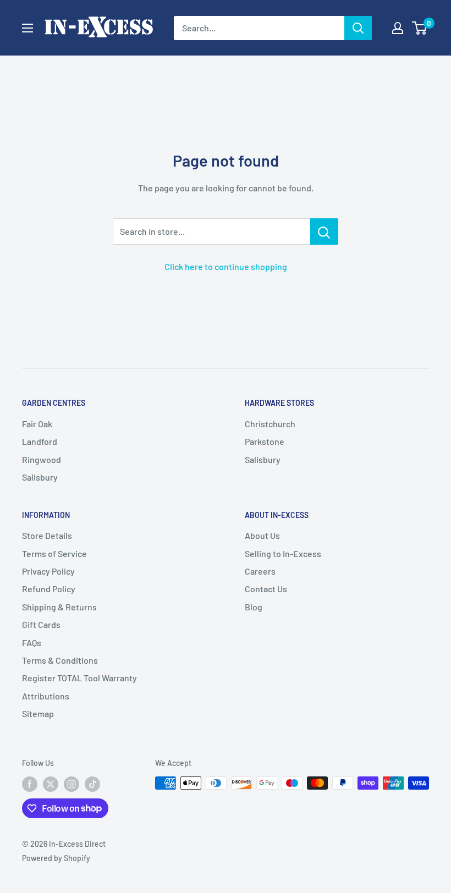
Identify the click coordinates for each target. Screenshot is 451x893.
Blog (253, 607)
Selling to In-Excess (283, 553)
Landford (39, 441)
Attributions (45, 696)
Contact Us (266, 588)
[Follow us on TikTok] (92, 784)
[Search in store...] (324, 231)
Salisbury (40, 477)
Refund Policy (48, 588)
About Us (262, 535)
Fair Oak (37, 423)
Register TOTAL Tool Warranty (79, 677)
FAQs (31, 642)
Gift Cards (41, 624)
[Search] (358, 28)
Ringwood (41, 459)
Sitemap (38, 713)
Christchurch (270, 423)
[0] (420, 28)
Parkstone (264, 441)
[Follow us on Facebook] (29, 784)
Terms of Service (54, 553)
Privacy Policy (48, 571)
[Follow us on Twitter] (50, 784)
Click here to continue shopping (225, 266)
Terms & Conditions (60, 660)
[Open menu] (27, 28)
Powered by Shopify (56, 858)
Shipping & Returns (59, 607)
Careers (260, 571)
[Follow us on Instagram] (71, 784)
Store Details (47, 535)
